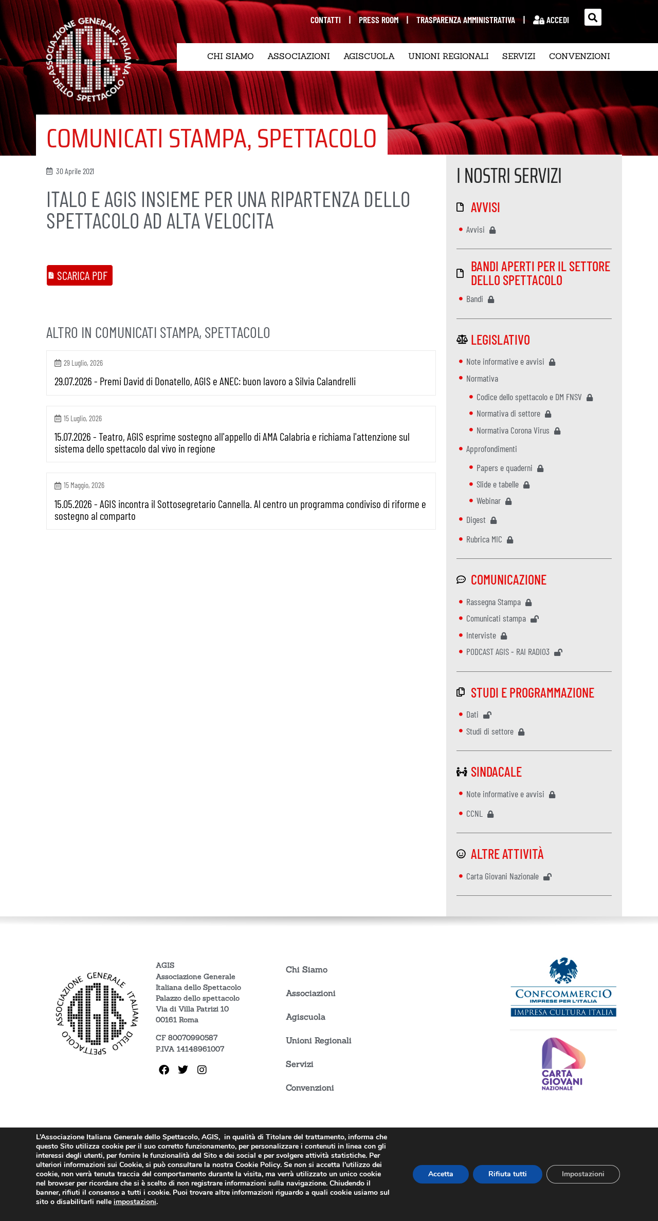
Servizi (519, 56)
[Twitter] (183, 1070)
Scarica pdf (82, 275)
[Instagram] (202, 1070)
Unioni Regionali (448, 56)
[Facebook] (164, 1070)
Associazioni (298, 56)
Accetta (440, 1174)
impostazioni (135, 1202)
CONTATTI (325, 19)
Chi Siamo (230, 56)
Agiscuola (369, 56)
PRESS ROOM (378, 19)
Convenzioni (579, 56)
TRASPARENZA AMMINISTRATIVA (465, 19)
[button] (592, 17)
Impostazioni (583, 1174)
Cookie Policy (257, 1165)
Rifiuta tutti (507, 1174)
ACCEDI (556, 19)
